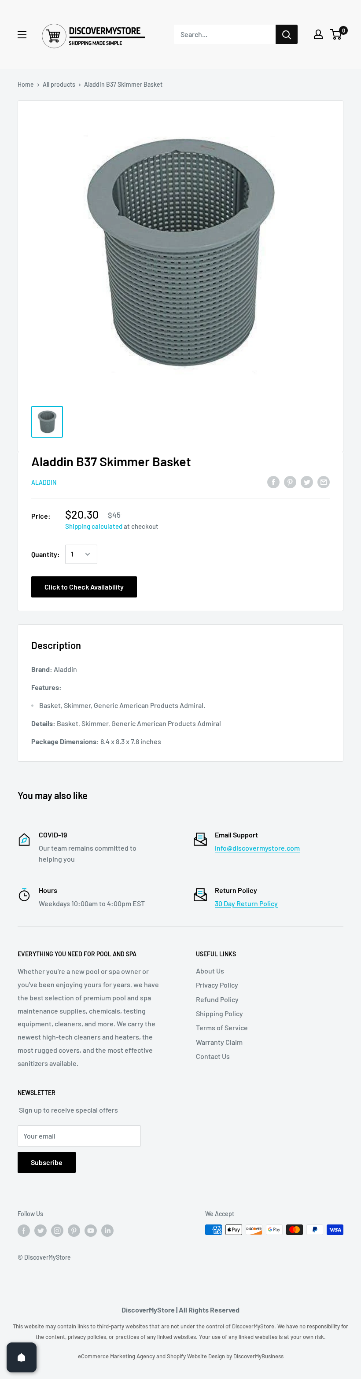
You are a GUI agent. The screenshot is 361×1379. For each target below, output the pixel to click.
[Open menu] (22, 34)
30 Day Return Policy (246, 903)
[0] (336, 34)
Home (26, 84)
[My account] (318, 34)
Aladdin (43, 482)
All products (59, 84)
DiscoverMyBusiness (258, 1356)
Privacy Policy (217, 985)
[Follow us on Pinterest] (74, 1230)
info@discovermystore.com (257, 848)
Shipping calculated (93, 526)
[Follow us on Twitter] (40, 1230)
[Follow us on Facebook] (24, 1230)
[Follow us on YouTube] (91, 1230)
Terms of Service (222, 1027)
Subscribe (47, 1162)
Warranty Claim (219, 1042)
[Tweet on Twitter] (307, 481)
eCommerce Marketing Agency (117, 1356)
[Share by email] (323, 481)
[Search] (287, 34)
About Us (210, 970)
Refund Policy (217, 999)
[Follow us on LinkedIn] (107, 1230)
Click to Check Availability (84, 587)
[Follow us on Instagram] (57, 1230)
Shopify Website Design (196, 1356)
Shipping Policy (219, 1013)
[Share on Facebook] (273, 481)
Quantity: (45, 554)
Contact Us (213, 1056)
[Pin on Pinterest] (290, 481)
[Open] (22, 1357)
